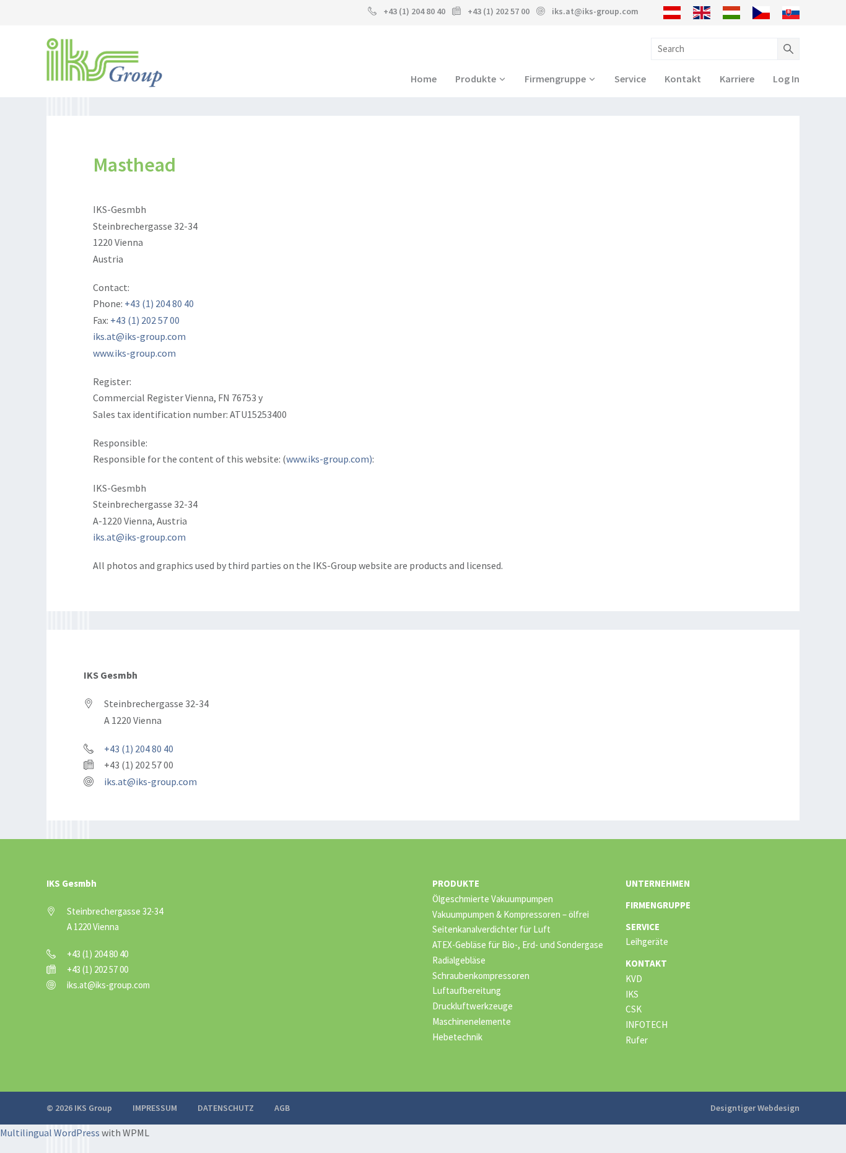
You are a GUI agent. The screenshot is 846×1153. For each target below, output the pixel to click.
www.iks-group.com (134, 353)
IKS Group (104, 62)
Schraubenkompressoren (481, 975)
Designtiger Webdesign (755, 1107)
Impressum (155, 1107)
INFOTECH (647, 1024)
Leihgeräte (647, 941)
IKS (632, 994)
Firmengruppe (555, 78)
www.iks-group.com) (329, 459)
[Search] (788, 49)
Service (630, 78)
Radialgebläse (459, 960)
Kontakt (683, 78)
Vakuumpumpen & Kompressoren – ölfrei (510, 914)
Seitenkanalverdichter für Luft (491, 929)
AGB (282, 1107)
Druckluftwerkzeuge (472, 1006)
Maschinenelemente (471, 1021)
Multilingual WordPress (50, 1132)
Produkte (475, 78)
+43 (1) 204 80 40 (414, 11)
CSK (634, 1009)
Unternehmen (658, 883)
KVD (634, 979)
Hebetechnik (457, 1037)
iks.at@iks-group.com (595, 11)
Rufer (637, 1040)
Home (424, 78)
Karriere (737, 78)
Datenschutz (226, 1107)
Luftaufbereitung (466, 990)
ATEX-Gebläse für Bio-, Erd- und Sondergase (517, 945)
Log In (786, 78)
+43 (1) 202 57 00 (145, 320)
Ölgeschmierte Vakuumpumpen (492, 899)
